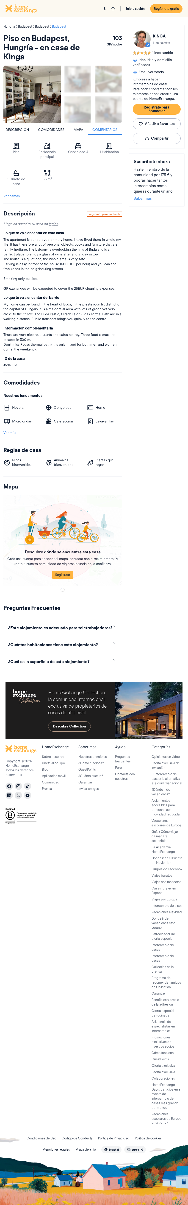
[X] (18, 795)
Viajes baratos (162, 875)
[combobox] (111, 1149)
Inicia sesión (135, 9)
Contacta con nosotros (125, 776)
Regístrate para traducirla (104, 214)
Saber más (143, 198)
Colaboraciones (163, 1078)
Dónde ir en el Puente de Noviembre (167, 860)
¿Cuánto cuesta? (90, 776)
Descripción (17, 130)
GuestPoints (87, 769)
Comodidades (51, 130)
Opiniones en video (166, 757)
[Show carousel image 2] (108, 79)
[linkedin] (9, 795)
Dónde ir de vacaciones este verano (163, 923)
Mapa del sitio (85, 1149)
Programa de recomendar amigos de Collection (166, 982)
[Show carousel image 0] (32, 94)
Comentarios (104, 130)
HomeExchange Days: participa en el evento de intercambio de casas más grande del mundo (166, 1096)
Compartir (160, 138)
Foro (118, 768)
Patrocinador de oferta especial (163, 936)
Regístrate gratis (166, 9)
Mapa (78, 130)
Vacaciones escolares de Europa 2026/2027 (167, 1118)
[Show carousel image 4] (108, 109)
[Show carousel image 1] (77, 79)
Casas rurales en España (164, 890)
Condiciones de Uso (41, 1138)
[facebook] (9, 786)
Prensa (47, 789)
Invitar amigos (88, 789)
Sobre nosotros (53, 757)
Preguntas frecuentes (123, 759)
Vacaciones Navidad (167, 912)
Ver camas (11, 196)
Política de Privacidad (113, 1138)
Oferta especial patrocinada (163, 1013)
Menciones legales (56, 1149)
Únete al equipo (53, 763)
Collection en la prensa (163, 969)
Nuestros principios (92, 757)
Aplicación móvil (54, 776)
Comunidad (50, 782)
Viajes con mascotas (166, 882)
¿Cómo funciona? (91, 763)
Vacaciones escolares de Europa (167, 823)
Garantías (85, 782)
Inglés (53, 224)
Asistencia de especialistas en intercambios (163, 1026)
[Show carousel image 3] (77, 109)
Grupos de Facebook (167, 869)
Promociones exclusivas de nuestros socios (163, 1041)
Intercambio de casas (163, 947)
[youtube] (27, 795)
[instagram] (18, 786)
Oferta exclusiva (163, 1065)
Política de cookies (148, 1138)
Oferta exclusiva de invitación (166, 765)
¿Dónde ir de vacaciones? (161, 792)
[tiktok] (27, 786)
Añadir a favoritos (160, 124)
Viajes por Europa (164, 899)
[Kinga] (142, 39)
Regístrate (62, 575)
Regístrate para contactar (156, 109)
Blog (45, 769)
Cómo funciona (163, 1053)
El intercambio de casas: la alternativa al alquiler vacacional (167, 778)
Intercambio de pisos (167, 906)
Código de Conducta (77, 1138)
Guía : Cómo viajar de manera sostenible (165, 836)
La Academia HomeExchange (163, 849)
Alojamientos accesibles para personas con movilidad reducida (166, 807)
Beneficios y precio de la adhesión (165, 1002)
